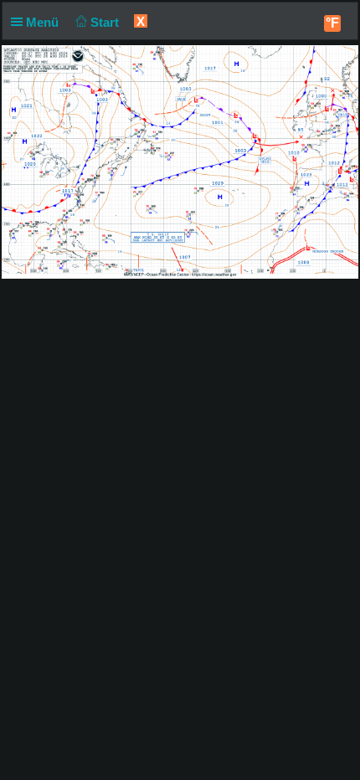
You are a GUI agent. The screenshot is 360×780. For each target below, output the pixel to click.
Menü (44, 22)
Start (106, 22)
